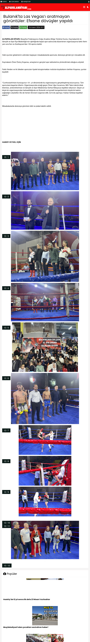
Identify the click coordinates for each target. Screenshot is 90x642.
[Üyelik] (88, 2)
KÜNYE (4, 2)
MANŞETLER (27, 2)
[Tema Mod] (87, 7)
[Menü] (84, 7)
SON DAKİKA (15, 2)
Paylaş (6, 27)
